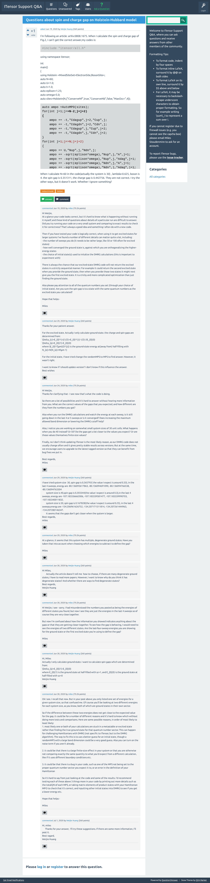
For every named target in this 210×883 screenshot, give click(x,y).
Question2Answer (170, 880)
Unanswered (65, 9)
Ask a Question (101, 9)
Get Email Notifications (13, 880)
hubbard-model (48, 191)
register (57, 867)
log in (41, 867)
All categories (157, 176)
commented (47, 208)
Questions (51, 9)
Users (88, 9)
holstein (60, 191)
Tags (77, 9)
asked (42, 29)
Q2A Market (201, 880)
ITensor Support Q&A (23, 6)
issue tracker (175, 157)
